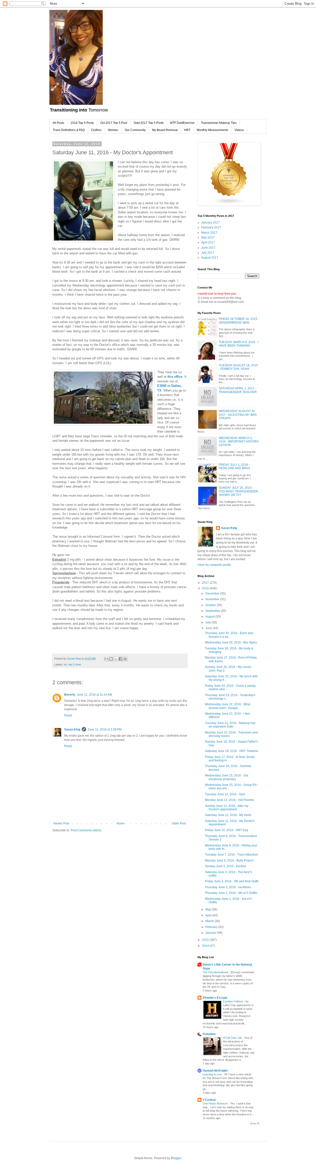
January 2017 (210, 222)
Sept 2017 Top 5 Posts (149, 123)
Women (113, 130)
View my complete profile (214, 565)
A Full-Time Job (232, 1037)
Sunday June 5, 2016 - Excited (225, 866)
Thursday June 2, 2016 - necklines (228, 887)
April (208, 915)
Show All (254, 1123)
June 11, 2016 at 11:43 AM (94, 694)
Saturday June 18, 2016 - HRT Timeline (231, 751)
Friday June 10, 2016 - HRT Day (226, 830)
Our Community (135, 130)
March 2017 (209, 232)
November (212, 599)
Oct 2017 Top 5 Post (113, 123)
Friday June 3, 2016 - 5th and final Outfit (231, 881)
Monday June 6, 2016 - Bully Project (229, 860)
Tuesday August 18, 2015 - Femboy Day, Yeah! (238, 367)
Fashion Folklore (233, 1001)
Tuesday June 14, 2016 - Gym (225, 794)
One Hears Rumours (216, 1103)
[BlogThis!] (111, 658)
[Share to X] (115, 658)
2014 (206, 946)
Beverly (69, 694)
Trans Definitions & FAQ (69, 130)
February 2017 (211, 227)
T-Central (209, 1100)
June (209, 628)
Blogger (176, 1158)
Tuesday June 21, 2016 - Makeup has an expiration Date (230, 724)
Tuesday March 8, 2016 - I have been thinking (238, 343)
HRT (187, 130)
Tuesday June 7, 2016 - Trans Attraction (231, 854)
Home (121, 823)
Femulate (209, 1034)
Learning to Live (212, 1074)
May (208, 909)
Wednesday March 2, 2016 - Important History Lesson (239, 441)
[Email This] (106, 658)
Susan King (72, 729)
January (211, 932)
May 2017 (208, 237)
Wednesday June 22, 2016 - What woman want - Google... (227, 706)
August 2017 (209, 257)
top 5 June (74, 664)
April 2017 (208, 242)
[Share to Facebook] (120, 658)
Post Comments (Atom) (86, 830)
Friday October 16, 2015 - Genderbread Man (239, 320)
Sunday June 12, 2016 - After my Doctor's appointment (226, 807)
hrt (65, 664)
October (211, 605)
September (213, 611)
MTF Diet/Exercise (182, 123)
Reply (68, 715)
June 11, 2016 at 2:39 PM (104, 729)
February (211, 927)
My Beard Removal (165, 130)
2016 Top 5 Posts (82, 123)
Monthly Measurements (212, 130)
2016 (206, 588)
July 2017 (207, 252)
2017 (206, 582)
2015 (206, 940)
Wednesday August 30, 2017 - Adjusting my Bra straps (238, 414)
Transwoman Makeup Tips (219, 123)
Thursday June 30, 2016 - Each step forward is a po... (229, 634)
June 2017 (208, 247)
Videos (239, 130)
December (212, 593)
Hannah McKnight (215, 1070)
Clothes (96, 130)
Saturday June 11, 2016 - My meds (228, 815)
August (210, 616)
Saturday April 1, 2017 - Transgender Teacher (238, 390)
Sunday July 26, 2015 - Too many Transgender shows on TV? (238, 491)
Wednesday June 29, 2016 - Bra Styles (231, 642)
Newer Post (61, 823)
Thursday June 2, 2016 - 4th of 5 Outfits (231, 893)
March (210, 921)
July (208, 622)
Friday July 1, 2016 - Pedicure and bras (234, 466)
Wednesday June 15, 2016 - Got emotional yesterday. (226, 777)
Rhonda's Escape (215, 997)
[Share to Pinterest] (125, 658)
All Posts (58, 123)
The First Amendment (216, 972)
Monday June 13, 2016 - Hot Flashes (229, 800)
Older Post (179, 823)
